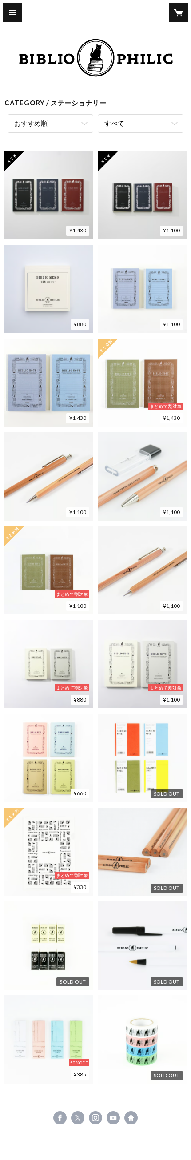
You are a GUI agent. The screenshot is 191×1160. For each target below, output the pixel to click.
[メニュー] (12, 12)
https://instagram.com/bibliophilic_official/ (95, 1117)
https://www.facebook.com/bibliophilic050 (60, 1117)
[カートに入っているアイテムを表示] (178, 12)
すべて (114, 123)
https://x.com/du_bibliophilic (77, 1117)
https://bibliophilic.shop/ (131, 1117)
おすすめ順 (31, 123)
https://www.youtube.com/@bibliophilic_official (113, 1117)
